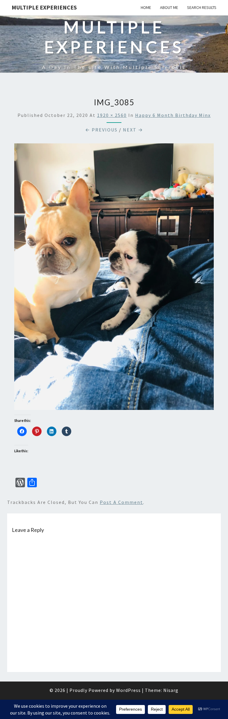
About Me (169, 7)
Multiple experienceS (44, 7)
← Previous (101, 130)
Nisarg (170, 690)
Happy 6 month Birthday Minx (173, 115)
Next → (133, 130)
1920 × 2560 (112, 115)
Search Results (201, 7)
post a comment (121, 502)
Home (146, 7)
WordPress (128, 690)
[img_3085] (114, 278)
